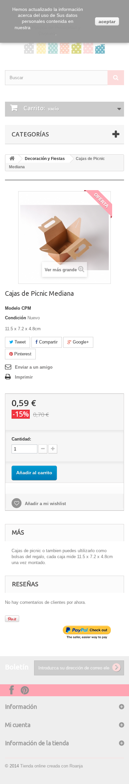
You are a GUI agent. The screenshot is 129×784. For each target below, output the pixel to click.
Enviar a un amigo (34, 367)
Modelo (12, 308)
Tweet (19, 342)
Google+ (80, 342)
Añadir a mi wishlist (44, 503)
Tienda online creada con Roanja (51, 765)
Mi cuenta (17, 724)
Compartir (48, 342)
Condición (15, 317)
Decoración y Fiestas (45, 158)
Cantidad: (21, 439)
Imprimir (24, 377)
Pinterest (22, 353)
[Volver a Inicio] (12, 159)
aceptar (107, 21)
